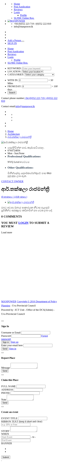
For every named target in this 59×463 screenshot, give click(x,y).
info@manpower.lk (25, 106)
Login (17, 12)
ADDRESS (7, 389)
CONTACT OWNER (12, 181)
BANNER (6, 443)
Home (17, 4)
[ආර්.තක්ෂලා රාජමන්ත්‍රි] (21, 202)
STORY (5, 431)
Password (6, 336)
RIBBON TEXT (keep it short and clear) (21, 421)
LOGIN (23, 222)
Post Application (22, 6)
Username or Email (10, 332)
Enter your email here (12, 345)
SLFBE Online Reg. (24, 18)
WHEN (5, 434)
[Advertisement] (29, 269)
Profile (23, 15)
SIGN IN (12, 43)
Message (5, 367)
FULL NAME (8, 386)
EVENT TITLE (9, 418)
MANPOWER (8, 301)
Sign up (14, 342)
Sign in (12, 348)
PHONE (5, 393)
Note (3, 399)
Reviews (18, 9)
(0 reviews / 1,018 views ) (14, 196)
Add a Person (15, 40)
